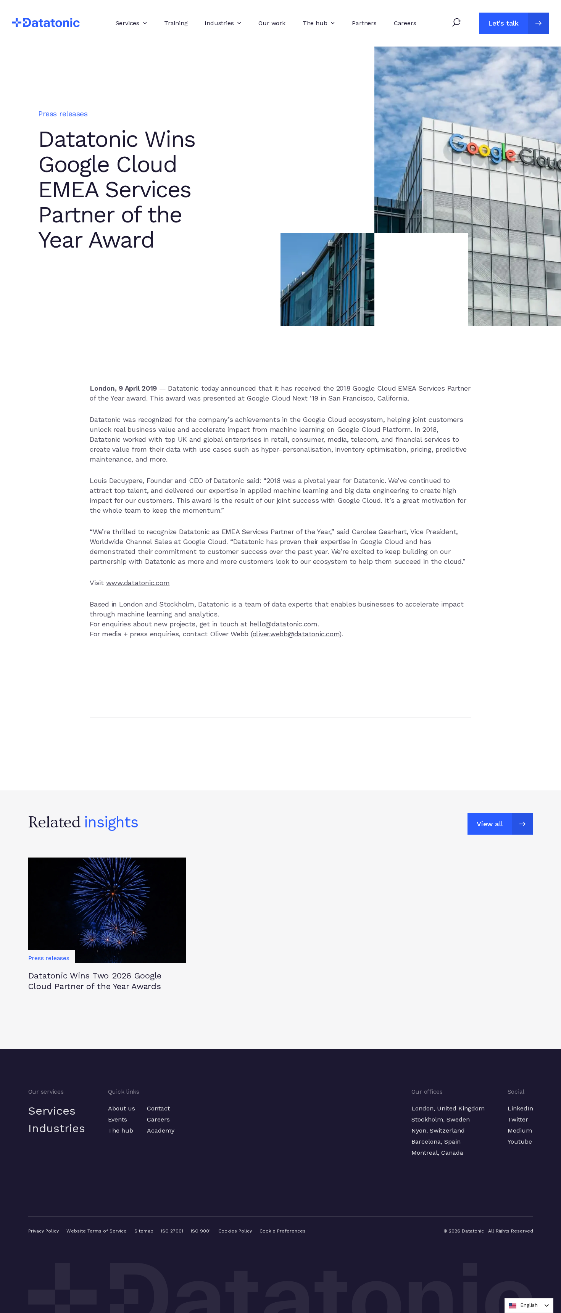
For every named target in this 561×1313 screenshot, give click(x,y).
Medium (520, 1130)
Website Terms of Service (96, 1231)
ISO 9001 (201, 1231)
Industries (56, 1128)
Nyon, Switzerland (438, 1130)
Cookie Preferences (283, 1231)
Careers (158, 1119)
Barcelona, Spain (436, 1141)
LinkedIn (520, 1108)
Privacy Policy (43, 1231)
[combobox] (529, 1305)
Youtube (520, 1141)
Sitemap (143, 1231)
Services (52, 1110)
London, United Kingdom (448, 1108)
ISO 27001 (172, 1231)
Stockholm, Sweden (440, 1119)
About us (121, 1108)
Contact (158, 1108)
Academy (160, 1130)
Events (117, 1119)
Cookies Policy (235, 1231)
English (529, 1305)
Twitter (518, 1119)
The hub (120, 1130)
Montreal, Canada (437, 1152)
